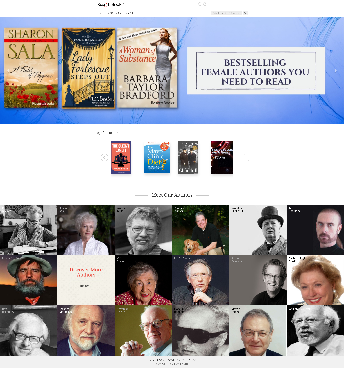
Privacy (192, 360)
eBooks (110, 13)
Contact (181, 360)
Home (151, 360)
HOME (101, 13)
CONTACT (129, 13)
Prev (105, 157)
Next (247, 157)
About (119, 13)
